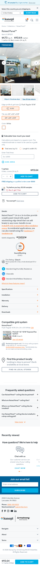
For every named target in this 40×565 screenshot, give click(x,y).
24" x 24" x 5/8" (10, 118)
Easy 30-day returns (29, 99)
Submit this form (21, 507)
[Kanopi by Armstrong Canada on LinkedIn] (15, 511)
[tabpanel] (20, 457)
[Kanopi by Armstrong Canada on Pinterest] (5, 511)
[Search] (32, 20)
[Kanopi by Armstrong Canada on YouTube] (12, 511)
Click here (20, 200)
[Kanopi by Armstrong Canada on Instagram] (8, 511)
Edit (32, 327)
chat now (20, 468)
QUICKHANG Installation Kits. (15, 347)
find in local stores (20, 369)
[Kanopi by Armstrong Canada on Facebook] (3, 511)
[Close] (37, 8)
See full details (17, 339)
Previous (4, 63)
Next (36, 63)
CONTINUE (31, 12)
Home (4, 26)
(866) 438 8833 (13, 504)
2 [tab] (20, 471)
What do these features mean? (13, 283)
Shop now (32, 2)
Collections (11, 26)
